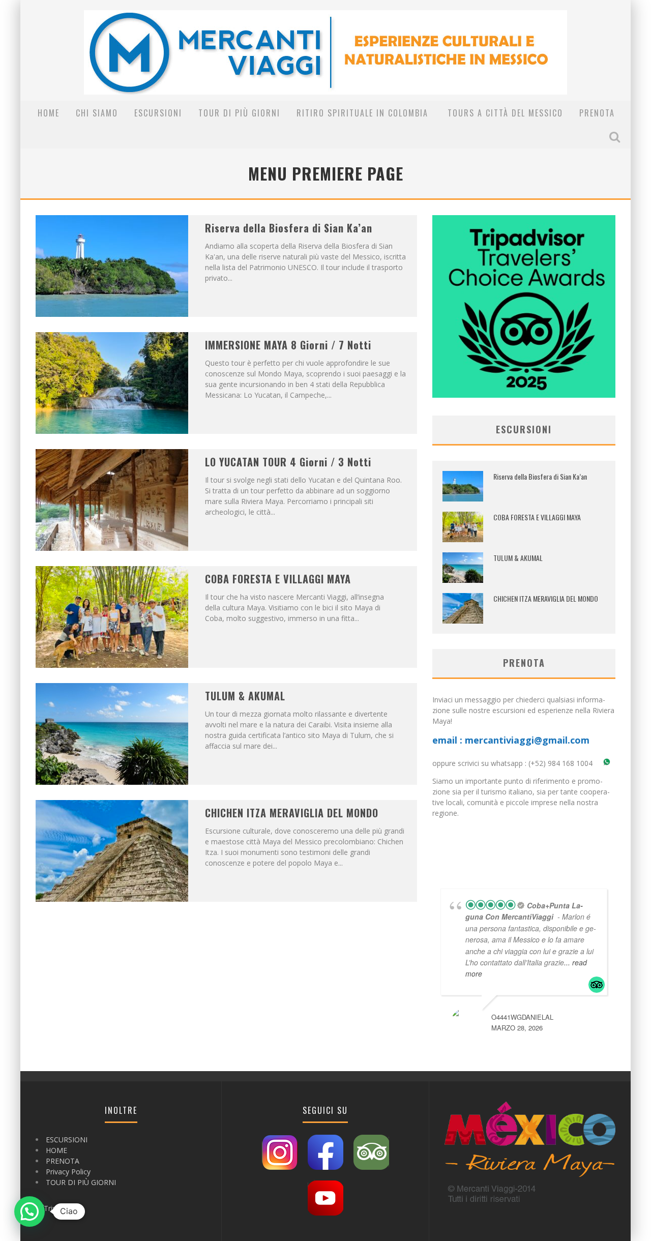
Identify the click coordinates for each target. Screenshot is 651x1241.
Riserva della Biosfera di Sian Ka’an (288, 227)
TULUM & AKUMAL (245, 695)
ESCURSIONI (158, 113)
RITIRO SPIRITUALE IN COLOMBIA (364, 113)
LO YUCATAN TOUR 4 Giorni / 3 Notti (288, 461)
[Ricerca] (616, 137)
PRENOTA (597, 113)
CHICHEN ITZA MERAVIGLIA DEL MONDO (291, 812)
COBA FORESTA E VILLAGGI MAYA (278, 578)
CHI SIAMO (97, 113)
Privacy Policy (68, 1171)
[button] (29, 1211)
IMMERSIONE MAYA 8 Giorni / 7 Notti (288, 344)
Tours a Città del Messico (505, 113)
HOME (49, 113)
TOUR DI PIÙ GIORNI (239, 113)
